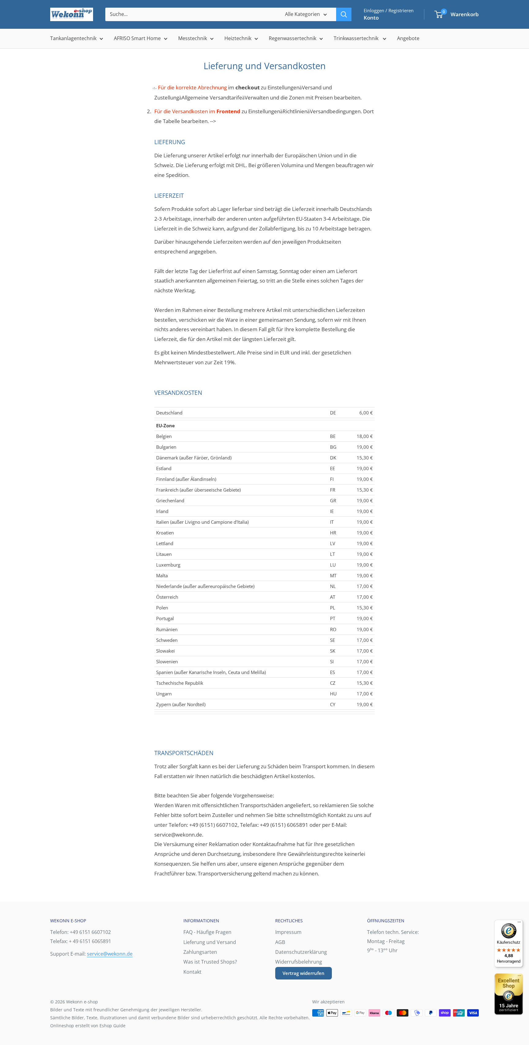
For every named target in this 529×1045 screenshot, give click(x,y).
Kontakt (192, 971)
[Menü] (519, 923)
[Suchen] (343, 14)
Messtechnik (192, 38)
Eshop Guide (112, 1025)
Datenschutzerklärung (301, 952)
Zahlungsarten (200, 952)
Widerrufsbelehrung (298, 961)
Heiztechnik (237, 38)
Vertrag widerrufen (304, 973)
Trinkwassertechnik (357, 38)
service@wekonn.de (110, 953)
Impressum (288, 932)
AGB (280, 942)
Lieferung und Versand (209, 942)
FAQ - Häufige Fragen (207, 932)
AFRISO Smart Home (137, 38)
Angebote (408, 38)
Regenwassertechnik (292, 38)
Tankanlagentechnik (73, 38)
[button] (438, 14)
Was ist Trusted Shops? (210, 961)
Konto (371, 17)
